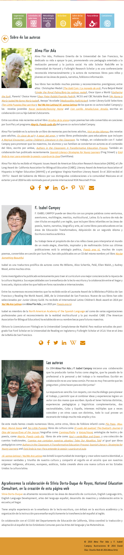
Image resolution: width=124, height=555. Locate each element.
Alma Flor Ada (101, 541)
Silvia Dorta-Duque (12, 494)
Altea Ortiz (113, 549)
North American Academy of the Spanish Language (57, 311)
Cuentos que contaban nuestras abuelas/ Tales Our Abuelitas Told (64, 440)
